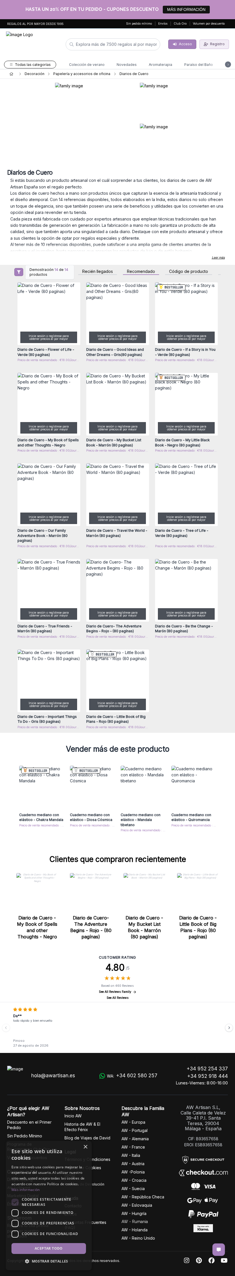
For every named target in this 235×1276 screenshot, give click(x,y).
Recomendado (141, 271)
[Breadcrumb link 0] (11, 74)
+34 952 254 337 (207, 1069)
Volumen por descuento (209, 23)
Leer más (218, 257)
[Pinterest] (199, 1260)
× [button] (85, 1147)
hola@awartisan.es (53, 1075)
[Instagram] (186, 1260)
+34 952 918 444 (207, 1076)
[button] (48, 1261)
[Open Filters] (18, 272)
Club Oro (180, 23)
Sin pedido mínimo (139, 23)
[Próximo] (229, 1028)
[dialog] (49, 1205)
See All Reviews (118, 998)
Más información (25, 1189)
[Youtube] (224, 1260)
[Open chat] (218, 1249)
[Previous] (6, 1028)
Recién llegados (97, 271)
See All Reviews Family (115, 992)
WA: (132, 1075)
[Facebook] (211, 1260)
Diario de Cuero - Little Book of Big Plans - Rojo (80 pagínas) (198, 927)
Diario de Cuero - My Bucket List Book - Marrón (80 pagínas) (144, 927)
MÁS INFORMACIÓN (186, 9)
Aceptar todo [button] (49, 1248)
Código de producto (188, 271)
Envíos (162, 23)
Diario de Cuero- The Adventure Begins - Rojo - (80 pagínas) (90, 927)
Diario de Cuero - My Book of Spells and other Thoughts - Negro (37, 927)
